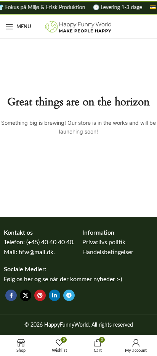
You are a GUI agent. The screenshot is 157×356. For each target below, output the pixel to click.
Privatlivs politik (103, 242)
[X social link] (25, 295)
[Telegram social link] (69, 295)
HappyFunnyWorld (66, 325)
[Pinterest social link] (40, 295)
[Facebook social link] (11, 295)
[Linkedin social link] (54, 295)
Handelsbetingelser (107, 252)
